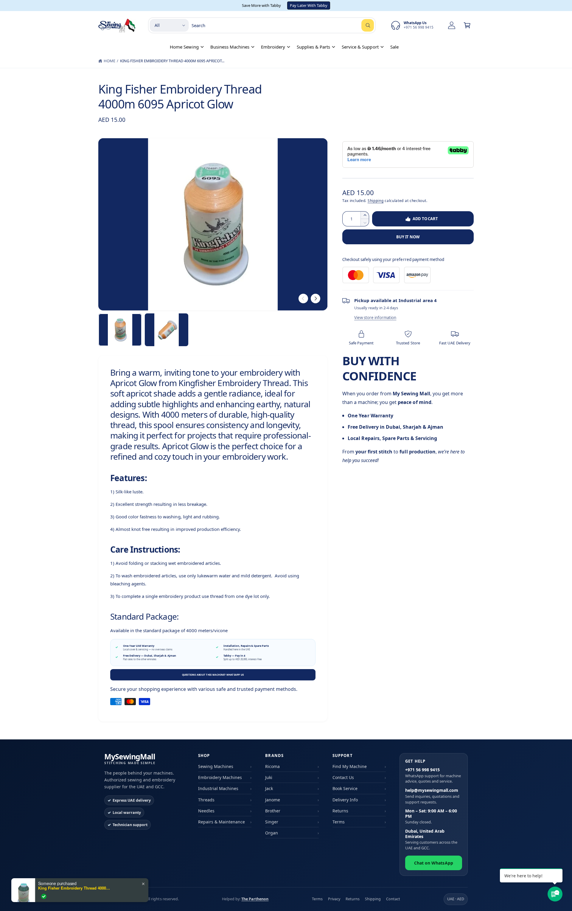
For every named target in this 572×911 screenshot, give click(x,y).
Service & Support (360, 47)
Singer (271, 822)
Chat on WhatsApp (433, 863)
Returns (340, 811)
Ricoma (272, 766)
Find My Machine (349, 766)
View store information (375, 317)
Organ (271, 833)
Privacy (334, 898)
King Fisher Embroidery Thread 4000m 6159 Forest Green (75, 888)
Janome (272, 800)
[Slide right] (315, 298)
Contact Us (343, 777)
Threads (206, 800)
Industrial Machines (218, 788)
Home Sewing (184, 47)
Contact (393, 898)
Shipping (376, 200)
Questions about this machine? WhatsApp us (213, 674)
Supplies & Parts (313, 47)
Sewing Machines (215, 766)
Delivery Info (345, 800)
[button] (467, 25)
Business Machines (229, 47)
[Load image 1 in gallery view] (120, 329)
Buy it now (407, 237)
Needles (206, 811)
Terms (338, 822)
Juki (268, 777)
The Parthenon (254, 898)
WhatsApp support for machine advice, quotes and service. (433, 775)
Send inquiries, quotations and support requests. (432, 796)
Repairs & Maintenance (221, 822)
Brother (272, 811)
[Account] (451, 25)
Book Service (345, 788)
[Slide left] (303, 298)
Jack (269, 788)
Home (109, 60)
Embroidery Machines (220, 777)
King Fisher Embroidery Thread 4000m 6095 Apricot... (172, 60)
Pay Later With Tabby (308, 5)
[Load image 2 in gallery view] (166, 329)
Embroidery (273, 47)
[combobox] (282, 25)
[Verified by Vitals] (43, 896)
